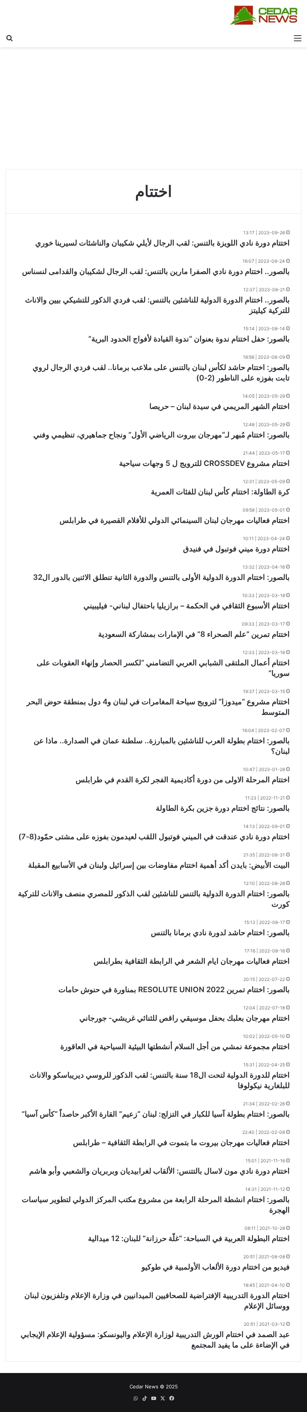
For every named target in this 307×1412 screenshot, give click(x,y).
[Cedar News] (265, 15)
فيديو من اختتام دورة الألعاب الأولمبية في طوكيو (216, 1266)
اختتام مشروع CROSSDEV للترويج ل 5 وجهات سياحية (203, 463)
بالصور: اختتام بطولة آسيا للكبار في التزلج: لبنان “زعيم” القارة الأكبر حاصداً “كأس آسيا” (156, 1114)
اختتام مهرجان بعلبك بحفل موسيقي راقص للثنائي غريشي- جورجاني (184, 1018)
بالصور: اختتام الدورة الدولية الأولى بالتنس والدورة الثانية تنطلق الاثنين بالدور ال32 (161, 577)
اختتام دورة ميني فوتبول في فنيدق (236, 548)
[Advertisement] (153, 110)
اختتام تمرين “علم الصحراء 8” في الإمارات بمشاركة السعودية (194, 634)
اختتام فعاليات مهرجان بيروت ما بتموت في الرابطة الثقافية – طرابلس (181, 1142)
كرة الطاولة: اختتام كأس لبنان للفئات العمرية (220, 491)
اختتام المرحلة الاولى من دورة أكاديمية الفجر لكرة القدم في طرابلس (183, 779)
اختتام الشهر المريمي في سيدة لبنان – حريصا (219, 406)
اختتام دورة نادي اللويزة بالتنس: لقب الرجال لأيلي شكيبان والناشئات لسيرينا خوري (162, 242)
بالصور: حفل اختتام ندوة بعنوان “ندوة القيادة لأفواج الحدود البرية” (189, 338)
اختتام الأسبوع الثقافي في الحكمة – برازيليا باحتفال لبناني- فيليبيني (186, 605)
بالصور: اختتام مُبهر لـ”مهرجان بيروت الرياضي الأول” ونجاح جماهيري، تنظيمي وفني (161, 434)
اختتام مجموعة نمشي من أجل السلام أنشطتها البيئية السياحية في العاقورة (175, 1046)
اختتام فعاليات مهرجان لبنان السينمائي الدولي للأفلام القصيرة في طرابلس (175, 520)
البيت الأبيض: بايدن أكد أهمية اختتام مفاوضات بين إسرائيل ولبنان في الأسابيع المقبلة (159, 865)
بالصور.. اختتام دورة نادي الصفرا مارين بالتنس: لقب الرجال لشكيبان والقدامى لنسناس (156, 271)
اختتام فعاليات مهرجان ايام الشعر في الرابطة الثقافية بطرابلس (192, 961)
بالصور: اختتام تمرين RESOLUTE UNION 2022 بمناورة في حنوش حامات (174, 989)
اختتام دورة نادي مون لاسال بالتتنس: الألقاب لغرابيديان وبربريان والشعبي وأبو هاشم (159, 1170)
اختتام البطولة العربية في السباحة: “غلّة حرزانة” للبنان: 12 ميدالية (189, 1238)
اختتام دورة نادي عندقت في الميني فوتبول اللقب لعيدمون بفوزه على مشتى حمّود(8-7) (154, 836)
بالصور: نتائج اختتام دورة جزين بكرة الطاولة (223, 808)
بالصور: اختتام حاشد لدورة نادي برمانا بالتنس (220, 932)
